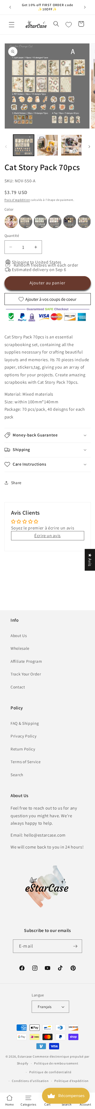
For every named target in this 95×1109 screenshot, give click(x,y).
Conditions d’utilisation (30, 1081)
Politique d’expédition (71, 1081)
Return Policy (23, 749)
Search (17, 774)
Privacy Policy (23, 736)
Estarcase (25, 1056)
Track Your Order (26, 674)
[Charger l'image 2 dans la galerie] (47, 145)
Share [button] (16, 482)
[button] (11, 24)
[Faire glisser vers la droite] (89, 146)
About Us (19, 635)
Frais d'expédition (17, 200)
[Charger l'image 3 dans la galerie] (71, 145)
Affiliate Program (26, 661)
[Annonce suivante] (85, 7)
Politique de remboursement (56, 1063)
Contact (18, 687)
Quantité (11, 235)
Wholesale (20, 648)
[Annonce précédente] (10, 7)
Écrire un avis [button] (47, 535)
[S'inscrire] (75, 946)
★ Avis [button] (90, 559)
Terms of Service (26, 761)
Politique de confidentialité (50, 1072)
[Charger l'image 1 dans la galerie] (23, 145)
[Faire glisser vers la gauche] (6, 146)
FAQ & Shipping (25, 723)
